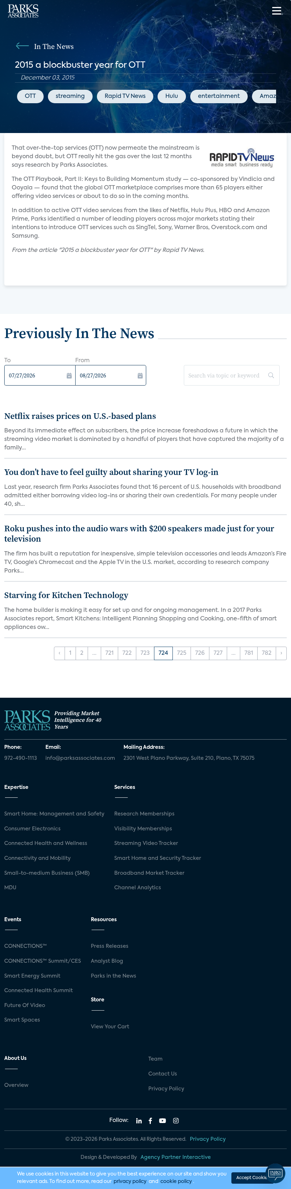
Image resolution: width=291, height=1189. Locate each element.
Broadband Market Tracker (149, 873)
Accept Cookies (252, 1178)
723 (145, 653)
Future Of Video (24, 1005)
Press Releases (109, 946)
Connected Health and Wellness (45, 843)
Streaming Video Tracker (146, 843)
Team (155, 1059)
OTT (30, 96)
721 (109, 653)
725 (181, 653)
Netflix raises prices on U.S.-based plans (80, 416)
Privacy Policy (166, 1088)
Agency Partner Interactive (176, 1157)
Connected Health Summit (38, 990)
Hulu (171, 96)
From (82, 361)
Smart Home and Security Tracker (157, 858)
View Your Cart (110, 1026)
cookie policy (176, 1181)
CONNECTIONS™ (25, 946)
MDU (10, 887)
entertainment (219, 96)
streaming (70, 96)
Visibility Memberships (143, 828)
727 (218, 653)
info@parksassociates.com (80, 758)
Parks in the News (113, 976)
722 (127, 653)
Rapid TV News (125, 96)
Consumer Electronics (32, 828)
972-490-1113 (20, 758)
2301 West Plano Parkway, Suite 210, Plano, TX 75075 (188, 758)
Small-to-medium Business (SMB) (47, 873)
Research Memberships (144, 814)
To (7, 361)
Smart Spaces (22, 1020)
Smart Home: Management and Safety (54, 814)
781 (249, 653)
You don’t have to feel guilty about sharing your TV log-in (111, 472)
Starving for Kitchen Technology (66, 595)
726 (200, 653)
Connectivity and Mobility (37, 858)
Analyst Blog (107, 961)
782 (266, 653)
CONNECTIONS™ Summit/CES (42, 961)
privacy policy (130, 1181)
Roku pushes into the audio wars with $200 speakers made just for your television (139, 533)
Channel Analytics (137, 887)
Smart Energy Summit (32, 976)
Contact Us (162, 1074)
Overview (16, 1085)
